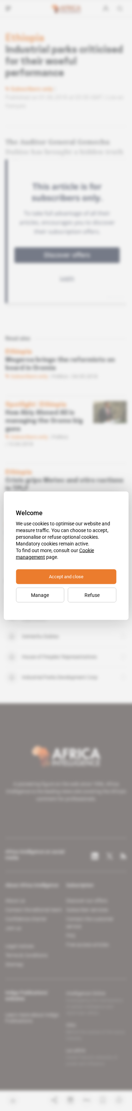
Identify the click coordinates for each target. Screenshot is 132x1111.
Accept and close (66, 576)
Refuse (92, 595)
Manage (40, 595)
